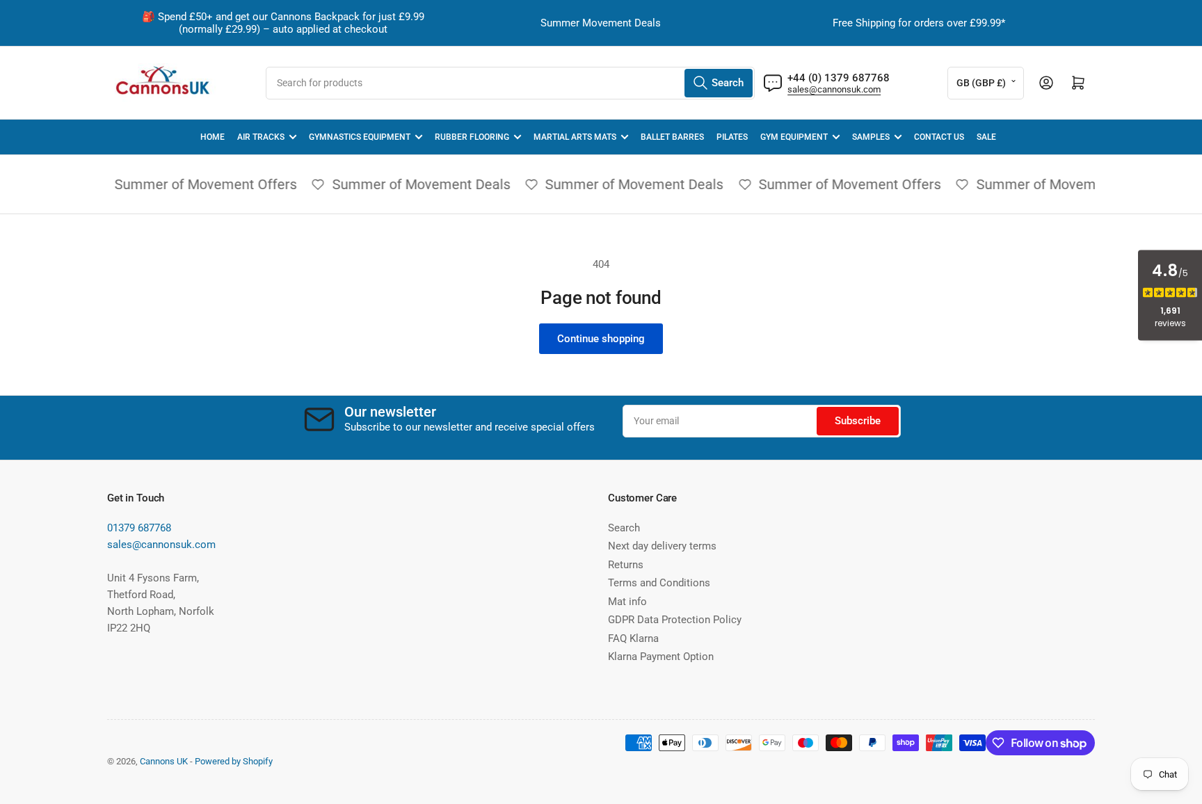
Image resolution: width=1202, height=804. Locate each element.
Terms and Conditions (659, 583)
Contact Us (939, 137)
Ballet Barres (672, 137)
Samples (871, 137)
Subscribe (858, 421)
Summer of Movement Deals (416, 184)
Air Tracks (261, 137)
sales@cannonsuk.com (834, 89)
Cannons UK (164, 761)
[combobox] (510, 83)
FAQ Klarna (633, 638)
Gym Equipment (794, 137)
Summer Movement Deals (600, 23)
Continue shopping (601, 338)
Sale (986, 137)
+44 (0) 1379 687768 (838, 78)
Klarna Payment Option (661, 656)
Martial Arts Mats (575, 137)
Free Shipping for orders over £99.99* (919, 23)
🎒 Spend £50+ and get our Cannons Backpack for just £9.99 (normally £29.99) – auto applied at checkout (283, 22)
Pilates (732, 137)
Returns (625, 564)
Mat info (627, 601)
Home (212, 137)
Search (624, 528)
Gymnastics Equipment (359, 137)
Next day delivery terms (662, 546)
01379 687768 (139, 528)
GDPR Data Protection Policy (675, 619)
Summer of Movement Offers (200, 184)
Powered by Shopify (234, 761)
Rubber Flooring (472, 137)
